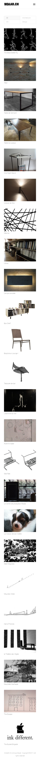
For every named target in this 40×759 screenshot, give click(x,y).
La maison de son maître (13, 534)
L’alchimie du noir (10, 414)
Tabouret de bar (9, 384)
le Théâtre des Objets (11, 654)
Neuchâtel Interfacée (11, 684)
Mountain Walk (9, 594)
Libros (6, 263)
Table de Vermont (10, 113)
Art (7, 22)
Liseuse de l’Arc (9, 203)
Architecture (26, 18)
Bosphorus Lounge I (11, 353)
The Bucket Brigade (11, 744)
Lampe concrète (9, 293)
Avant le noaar (9, 444)
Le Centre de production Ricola (15, 504)
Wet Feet (7, 474)
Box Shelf (7, 323)
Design (24, 22)
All (7, 18)
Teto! (5, 83)
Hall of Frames (9, 624)
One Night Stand (10, 173)
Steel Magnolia (9, 564)
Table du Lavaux (10, 143)
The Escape (8, 714)
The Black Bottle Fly (11, 53)
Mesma (6, 233)
